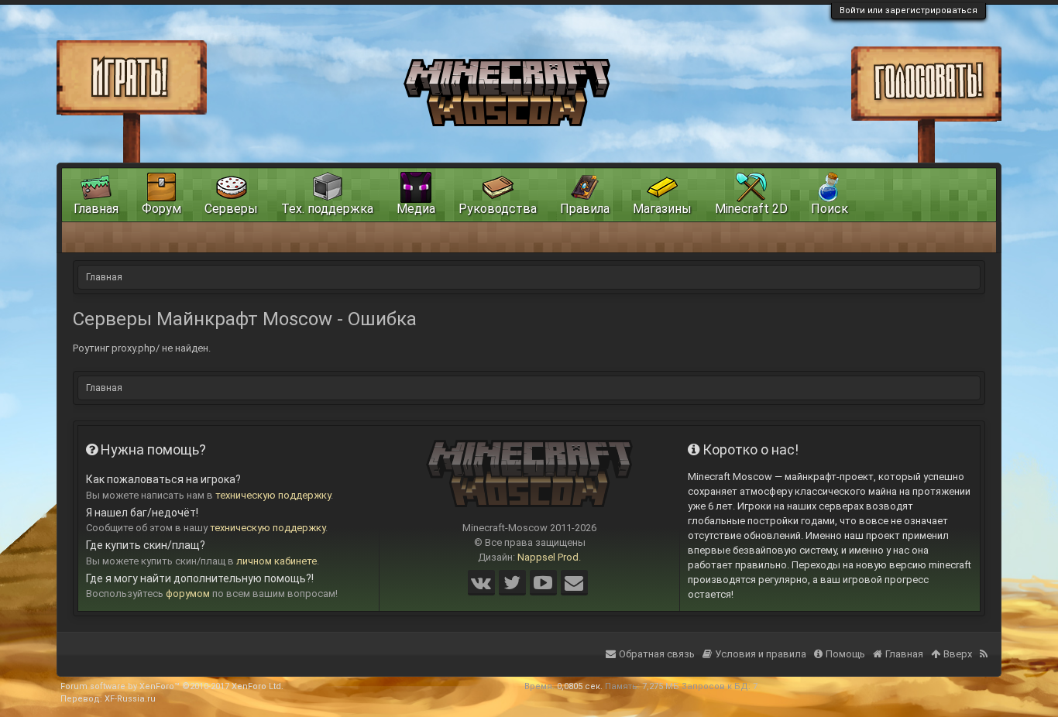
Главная (96, 208)
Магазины (662, 208)
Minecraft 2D (751, 208)
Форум (161, 208)
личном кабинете (276, 561)
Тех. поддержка (327, 208)
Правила (585, 208)
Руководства (498, 208)
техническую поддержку (273, 495)
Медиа (416, 208)
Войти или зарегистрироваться (908, 10)
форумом (188, 593)
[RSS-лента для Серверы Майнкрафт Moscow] (985, 644)
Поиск (829, 208)
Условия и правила (760, 654)
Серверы (231, 208)
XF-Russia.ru (130, 699)
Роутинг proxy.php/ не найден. (142, 348)
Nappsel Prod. (549, 557)
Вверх (957, 654)
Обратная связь (657, 654)
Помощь (845, 654)
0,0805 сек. (580, 686)
